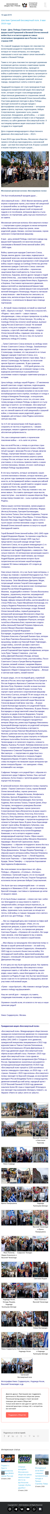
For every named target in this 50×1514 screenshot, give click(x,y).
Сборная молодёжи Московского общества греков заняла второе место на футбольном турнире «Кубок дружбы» (25, 1477)
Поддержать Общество (17, 1415)
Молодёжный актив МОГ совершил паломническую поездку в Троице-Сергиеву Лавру (41, 1476)
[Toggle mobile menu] (45, 3)
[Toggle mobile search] (45, 6)
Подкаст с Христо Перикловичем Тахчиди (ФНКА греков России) (7, 1471)
